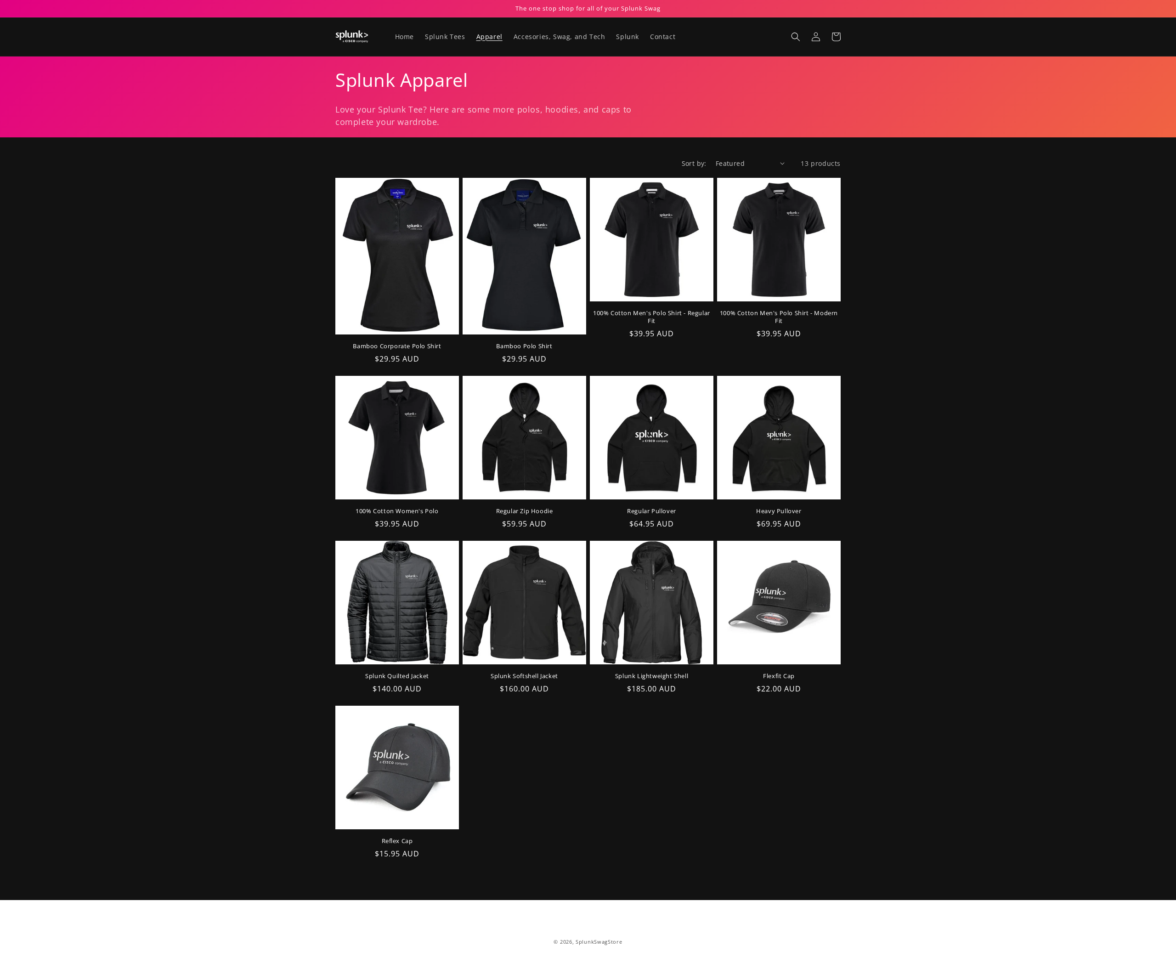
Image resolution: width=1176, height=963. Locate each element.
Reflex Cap (397, 841)
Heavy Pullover (778, 511)
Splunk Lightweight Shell (651, 676)
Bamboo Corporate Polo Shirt (397, 346)
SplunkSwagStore (599, 941)
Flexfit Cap (779, 676)
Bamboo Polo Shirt (524, 346)
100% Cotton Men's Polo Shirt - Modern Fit (779, 317)
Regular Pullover (651, 511)
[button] (796, 37)
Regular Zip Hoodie (524, 511)
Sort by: (694, 163)
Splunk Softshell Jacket (524, 676)
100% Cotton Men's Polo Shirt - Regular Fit (651, 317)
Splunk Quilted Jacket (397, 676)
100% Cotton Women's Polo (397, 511)
